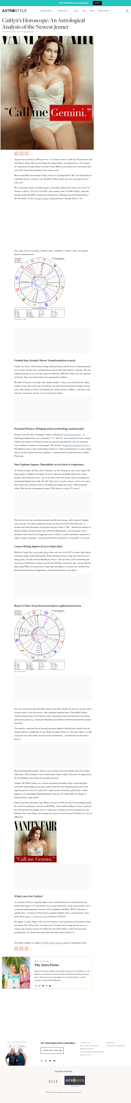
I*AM (84, 11)
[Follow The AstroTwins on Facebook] (41, 1061)
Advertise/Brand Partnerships (92, 1052)
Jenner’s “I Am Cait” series (36, 916)
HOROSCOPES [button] (45, 11)
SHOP (97, 3)
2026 (76, 11)
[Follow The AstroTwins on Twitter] (50, 1061)
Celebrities (110, 1043)
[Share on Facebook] (21, 153)
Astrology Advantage (115, 1046)
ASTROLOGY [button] (62, 11)
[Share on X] (16, 153)
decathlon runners (41, 198)
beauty (35, 552)
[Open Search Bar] (127, 11)
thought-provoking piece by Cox (75, 445)
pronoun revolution (73, 434)
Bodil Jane (61, 1092)
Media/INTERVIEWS (87, 1049)
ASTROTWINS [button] (103, 11)
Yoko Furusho (78, 1092)
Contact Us (85, 1043)
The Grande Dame (68, 1092)
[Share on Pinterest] (27, 153)
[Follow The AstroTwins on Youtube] (54, 1061)
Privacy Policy (85, 1055)
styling (45, 552)
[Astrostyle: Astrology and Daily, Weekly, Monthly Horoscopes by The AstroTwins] (13, 10)
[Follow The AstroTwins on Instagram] (46, 1061)
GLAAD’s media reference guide (54, 942)
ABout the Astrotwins (89, 1046)
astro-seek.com (75, 1086)
